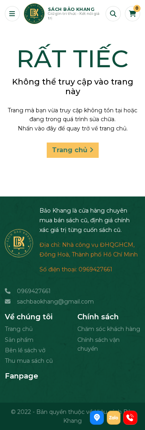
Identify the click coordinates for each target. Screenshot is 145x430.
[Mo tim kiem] (113, 13)
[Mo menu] (12, 13)
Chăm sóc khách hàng (108, 329)
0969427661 (34, 291)
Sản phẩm (19, 339)
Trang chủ (70, 150)
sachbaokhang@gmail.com (55, 301)
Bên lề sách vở (25, 350)
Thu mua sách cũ (29, 360)
